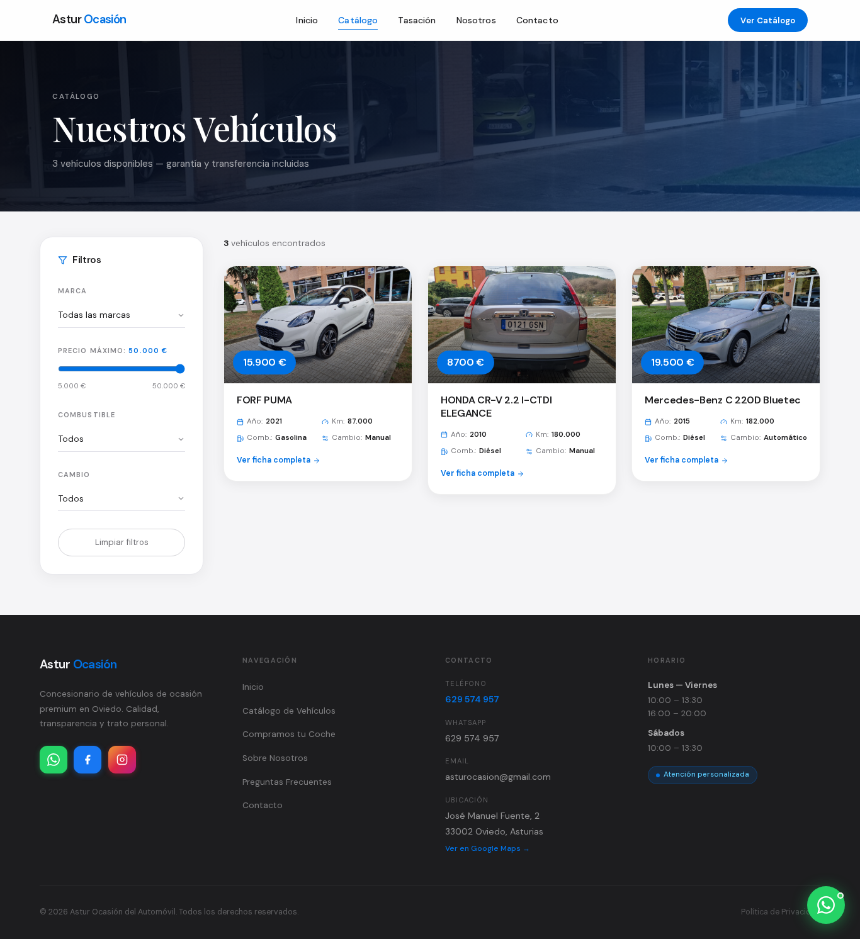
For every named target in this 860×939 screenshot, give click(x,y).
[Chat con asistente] (826, 905)
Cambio (74, 474)
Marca (72, 290)
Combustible (86, 414)
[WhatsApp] (53, 759)
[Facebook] (87, 759)
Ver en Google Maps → (487, 848)
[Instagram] (122, 759)
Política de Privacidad (780, 912)
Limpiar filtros (122, 542)
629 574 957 (472, 699)
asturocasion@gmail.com (498, 776)
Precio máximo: (112, 350)
